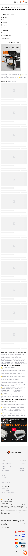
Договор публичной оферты (7, 493)
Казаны (3, 472)
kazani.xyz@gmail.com (8, 499)
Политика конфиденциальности (8, 492)
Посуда (3, 475)
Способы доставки (5, 490)
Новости (21, 466)
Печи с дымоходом (5, 470)
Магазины (22, 470)
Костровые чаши (5, 480)
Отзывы (21, 464)
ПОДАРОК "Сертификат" (6, 463)
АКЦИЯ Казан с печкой (6, 466)
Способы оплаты (5, 488)
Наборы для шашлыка (6, 482)
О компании (22, 463)
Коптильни (4, 477)
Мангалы (3, 468)
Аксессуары (4, 473)
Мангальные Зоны (5, 464)
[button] (13, 81)
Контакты (22, 468)
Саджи (3, 479)
